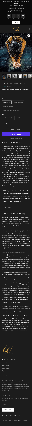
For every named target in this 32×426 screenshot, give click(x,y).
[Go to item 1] (4, 77)
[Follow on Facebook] (2, 416)
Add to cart (16, 129)
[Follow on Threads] (11, 416)
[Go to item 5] (25, 76)
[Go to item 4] (19, 76)
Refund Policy (5, 368)
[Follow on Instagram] (7, 416)
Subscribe (8, 409)
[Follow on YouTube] (15, 416)
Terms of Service (6, 363)
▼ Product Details (6, 207)
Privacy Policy (5, 365)
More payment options (16, 138)
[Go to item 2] (9, 76)
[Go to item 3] (14, 76)
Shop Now (16, 22)
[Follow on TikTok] (19, 416)
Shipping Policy (6, 371)
